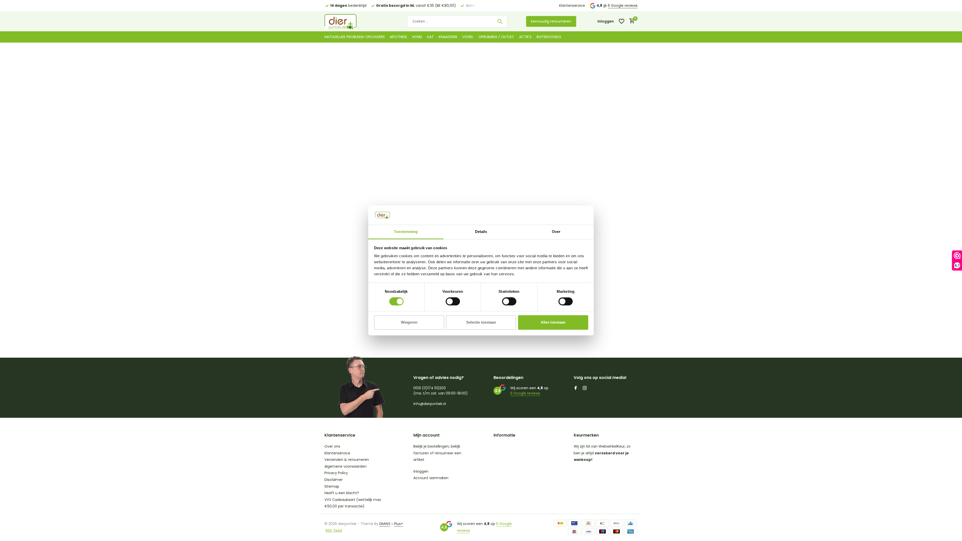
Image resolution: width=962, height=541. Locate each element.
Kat (430, 36)
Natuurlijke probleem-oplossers (354, 36)
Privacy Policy (336, 472)
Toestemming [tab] (406, 231)
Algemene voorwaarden (345, 466)
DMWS (384, 523)
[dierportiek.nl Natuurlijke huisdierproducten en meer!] (347, 21)
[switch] (453, 302)
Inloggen (420, 471)
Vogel (467, 36)
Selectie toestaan (481, 322)
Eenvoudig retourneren (551, 21)
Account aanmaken (430, 477)
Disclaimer (333, 479)
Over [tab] (556, 231)
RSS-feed (334, 530)
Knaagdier (448, 36)
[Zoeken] (500, 21)
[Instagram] (585, 388)
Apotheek (398, 36)
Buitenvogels (549, 36)
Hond (417, 36)
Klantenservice (572, 5)
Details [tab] (481, 231)
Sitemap (331, 486)
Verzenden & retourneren (346, 459)
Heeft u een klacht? (341, 492)
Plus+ (398, 523)
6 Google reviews (623, 5)
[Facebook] (576, 388)
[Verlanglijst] (621, 21)
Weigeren (409, 322)
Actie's (525, 36)
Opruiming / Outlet (496, 36)
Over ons (332, 446)
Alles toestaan (553, 322)
